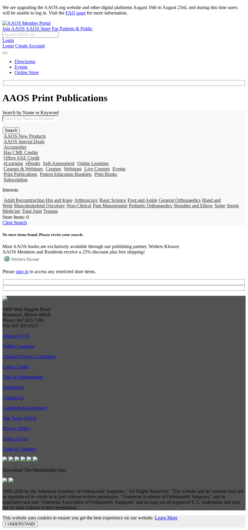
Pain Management (110, 205)
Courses (53, 168)
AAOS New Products (25, 136)
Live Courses (97, 168)
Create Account (30, 45)
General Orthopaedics (180, 200)
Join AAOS (13, 28)
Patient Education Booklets (66, 174)
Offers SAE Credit (21, 157)
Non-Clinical (79, 205)
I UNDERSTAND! (20, 524)
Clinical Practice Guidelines (28, 356)
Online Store (27, 72)
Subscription (16, 179)
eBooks (33, 163)
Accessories (15, 147)
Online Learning (93, 163)
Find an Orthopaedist (22, 377)
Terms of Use (15, 438)
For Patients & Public (72, 28)
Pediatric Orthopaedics (150, 205)
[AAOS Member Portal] (26, 23)
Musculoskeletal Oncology (39, 205)
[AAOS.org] (4, 299)
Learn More (166, 517)
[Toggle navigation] (4, 53)
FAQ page (76, 12)
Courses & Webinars (23, 168)
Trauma (50, 211)
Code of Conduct (18, 448)
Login (8, 40)
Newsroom (13, 387)
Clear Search (14, 222)
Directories (25, 61)
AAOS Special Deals (24, 141)
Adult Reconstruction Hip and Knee (38, 200)
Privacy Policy (16, 428)
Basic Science (113, 200)
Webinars (73, 168)
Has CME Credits (21, 152)
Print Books (105, 174)
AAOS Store (38, 28)
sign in (22, 271)
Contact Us (13, 397)
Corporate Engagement (24, 407)
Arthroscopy (86, 200)
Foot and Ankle (142, 200)
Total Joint (32, 211)
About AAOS (15, 335)
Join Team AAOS (19, 418)
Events (21, 66)
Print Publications (20, 174)
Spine (219, 205)
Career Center (15, 366)
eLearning (13, 163)
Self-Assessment (58, 163)
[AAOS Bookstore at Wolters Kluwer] (22, 261)
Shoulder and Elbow (193, 205)
